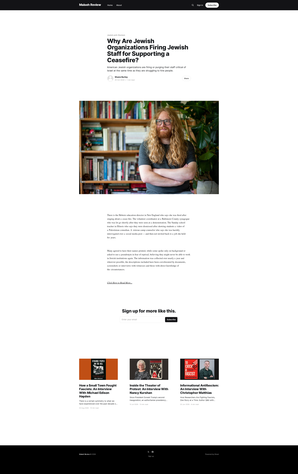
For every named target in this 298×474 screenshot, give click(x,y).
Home (110, 5)
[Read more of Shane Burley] (110, 78)
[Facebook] (153, 452)
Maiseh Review (90, 5)
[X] (148, 452)
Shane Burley (121, 77)
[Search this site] (193, 5)
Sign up (151, 456)
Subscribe (212, 5)
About (119, 5)
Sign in (200, 5)
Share (186, 78)
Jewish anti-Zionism (116, 35)
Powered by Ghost (212, 454)
